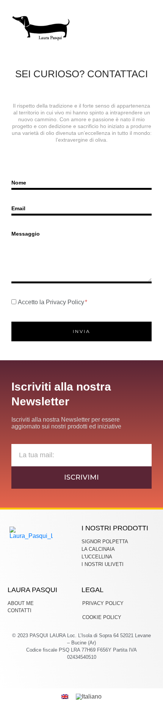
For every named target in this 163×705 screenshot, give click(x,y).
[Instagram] (81, 670)
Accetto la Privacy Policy (52, 302)
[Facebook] (73, 670)
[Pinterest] (90, 670)
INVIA (82, 331)
